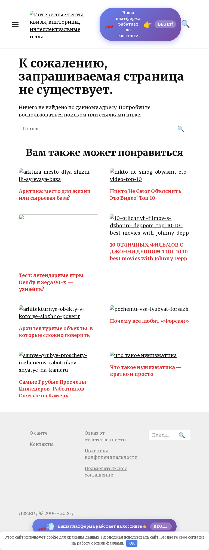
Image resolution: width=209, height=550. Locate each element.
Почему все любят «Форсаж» (149, 321)
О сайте (38, 433)
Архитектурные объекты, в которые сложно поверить (56, 331)
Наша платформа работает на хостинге (138, 24)
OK (132, 543)
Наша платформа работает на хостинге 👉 (102, 526)
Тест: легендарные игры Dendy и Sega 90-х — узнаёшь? (51, 282)
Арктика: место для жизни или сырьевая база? (55, 194)
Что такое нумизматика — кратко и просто (146, 370)
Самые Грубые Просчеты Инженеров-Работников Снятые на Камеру (52, 389)
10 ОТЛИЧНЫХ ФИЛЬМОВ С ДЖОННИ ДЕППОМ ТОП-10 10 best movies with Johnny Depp (149, 252)
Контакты (42, 444)
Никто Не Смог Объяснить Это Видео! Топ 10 (145, 194)
